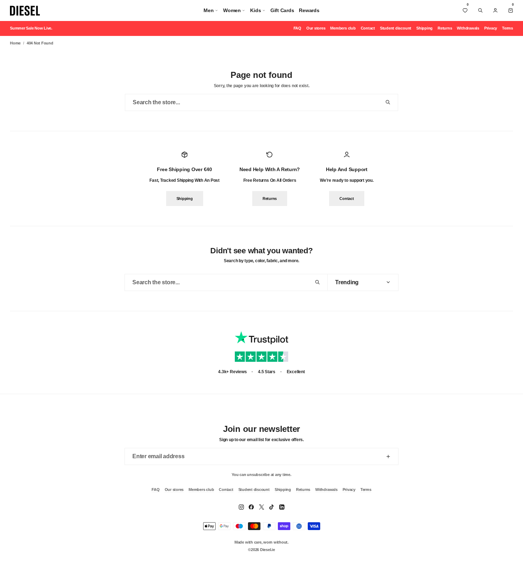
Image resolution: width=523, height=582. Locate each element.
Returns (445, 28)
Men (208, 10)
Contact (368, 28)
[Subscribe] (388, 456)
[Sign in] (495, 10)
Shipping (424, 28)
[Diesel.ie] (25, 11)
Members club (342, 28)
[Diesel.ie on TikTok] (271, 507)
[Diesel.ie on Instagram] (241, 507)
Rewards (309, 10)
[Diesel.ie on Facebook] (251, 507)
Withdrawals (468, 28)
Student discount (395, 28)
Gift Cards (282, 10)
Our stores (316, 28)
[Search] (480, 10)
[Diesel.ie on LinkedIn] (282, 507)
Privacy (490, 28)
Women (232, 10)
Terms (507, 28)
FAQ (297, 28)
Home (15, 43)
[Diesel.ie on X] (261, 507)
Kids (255, 10)
